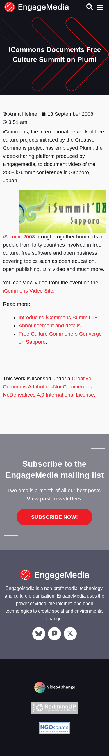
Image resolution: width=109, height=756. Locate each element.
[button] (89, 6)
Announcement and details (50, 326)
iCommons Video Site (28, 291)
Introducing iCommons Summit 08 (58, 317)
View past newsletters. (55, 499)
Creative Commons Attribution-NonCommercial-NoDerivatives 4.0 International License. (49, 387)
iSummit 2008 (19, 237)
